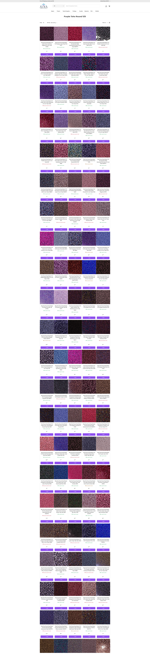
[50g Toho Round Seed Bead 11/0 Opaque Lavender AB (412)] (75, 415)
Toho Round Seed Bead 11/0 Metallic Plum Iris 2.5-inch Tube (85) (47, 161)
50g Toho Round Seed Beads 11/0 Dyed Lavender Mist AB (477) (61, 307)
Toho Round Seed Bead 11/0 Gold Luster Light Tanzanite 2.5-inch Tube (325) (103, 569)
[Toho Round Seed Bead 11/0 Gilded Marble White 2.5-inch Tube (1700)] (47, 267)
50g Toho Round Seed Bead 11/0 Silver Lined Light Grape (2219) (61, 277)
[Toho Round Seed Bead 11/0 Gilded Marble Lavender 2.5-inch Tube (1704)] (47, 646)
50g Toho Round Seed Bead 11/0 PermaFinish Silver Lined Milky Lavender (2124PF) (61, 628)
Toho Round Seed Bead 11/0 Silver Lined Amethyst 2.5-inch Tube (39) (47, 367)
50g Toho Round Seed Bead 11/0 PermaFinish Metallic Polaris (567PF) (47, 337)
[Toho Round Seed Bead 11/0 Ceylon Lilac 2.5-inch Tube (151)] (103, 209)
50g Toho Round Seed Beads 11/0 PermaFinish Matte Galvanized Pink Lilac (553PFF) (47, 511)
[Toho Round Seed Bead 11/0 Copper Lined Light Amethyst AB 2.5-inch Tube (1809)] (47, 531)
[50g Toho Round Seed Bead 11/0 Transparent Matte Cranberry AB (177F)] (61, 531)
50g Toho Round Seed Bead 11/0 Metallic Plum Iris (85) (89, 306)
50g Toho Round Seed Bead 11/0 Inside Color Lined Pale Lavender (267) (89, 599)
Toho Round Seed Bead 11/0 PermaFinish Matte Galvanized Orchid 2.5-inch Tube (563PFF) (75, 44)
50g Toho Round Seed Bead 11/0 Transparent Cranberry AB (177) (89, 628)
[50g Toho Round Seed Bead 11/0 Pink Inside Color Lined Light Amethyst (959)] (103, 501)
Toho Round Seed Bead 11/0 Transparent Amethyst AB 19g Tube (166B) (75, 569)
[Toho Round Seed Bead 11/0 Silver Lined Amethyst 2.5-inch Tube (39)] (47, 357)
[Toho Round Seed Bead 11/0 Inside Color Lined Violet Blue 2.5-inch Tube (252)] (47, 92)
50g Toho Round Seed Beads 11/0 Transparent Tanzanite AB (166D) (75, 249)
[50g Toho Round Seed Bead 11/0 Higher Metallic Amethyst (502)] (61, 589)
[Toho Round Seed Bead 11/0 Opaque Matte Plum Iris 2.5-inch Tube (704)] (103, 92)
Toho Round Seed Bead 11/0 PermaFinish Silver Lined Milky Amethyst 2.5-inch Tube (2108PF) (89, 131)
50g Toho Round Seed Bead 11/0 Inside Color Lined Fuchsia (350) (75, 482)
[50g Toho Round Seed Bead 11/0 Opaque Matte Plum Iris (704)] (103, 357)
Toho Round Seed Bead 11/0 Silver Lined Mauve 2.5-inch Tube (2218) (47, 131)
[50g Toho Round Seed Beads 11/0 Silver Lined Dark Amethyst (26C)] (75, 444)
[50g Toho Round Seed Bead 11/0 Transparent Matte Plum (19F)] (89, 150)
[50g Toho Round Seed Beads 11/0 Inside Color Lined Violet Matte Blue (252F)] (75, 64)
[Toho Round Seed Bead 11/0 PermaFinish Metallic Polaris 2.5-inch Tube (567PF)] (103, 121)
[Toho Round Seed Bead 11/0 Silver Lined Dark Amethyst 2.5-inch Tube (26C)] (103, 267)
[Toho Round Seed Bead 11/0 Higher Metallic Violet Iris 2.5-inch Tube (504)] (89, 64)
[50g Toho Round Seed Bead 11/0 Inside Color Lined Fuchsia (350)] (75, 472)
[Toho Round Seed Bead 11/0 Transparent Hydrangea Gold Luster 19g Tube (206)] (47, 472)
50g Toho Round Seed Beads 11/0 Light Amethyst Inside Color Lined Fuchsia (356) (89, 482)
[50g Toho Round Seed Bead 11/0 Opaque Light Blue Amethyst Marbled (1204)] (89, 559)
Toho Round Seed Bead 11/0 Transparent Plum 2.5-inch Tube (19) (61, 337)
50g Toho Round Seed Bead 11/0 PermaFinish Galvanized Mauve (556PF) (103, 397)
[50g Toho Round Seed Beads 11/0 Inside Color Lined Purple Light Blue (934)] (61, 472)
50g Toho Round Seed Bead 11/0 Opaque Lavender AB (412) (75, 425)
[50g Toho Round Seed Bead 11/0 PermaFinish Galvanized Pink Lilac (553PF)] (47, 444)
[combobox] (76, 6)
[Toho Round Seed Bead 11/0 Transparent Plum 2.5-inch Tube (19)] (61, 327)
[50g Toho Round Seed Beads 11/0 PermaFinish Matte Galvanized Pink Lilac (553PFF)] (47, 501)
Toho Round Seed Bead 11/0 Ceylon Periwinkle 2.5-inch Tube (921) (89, 102)
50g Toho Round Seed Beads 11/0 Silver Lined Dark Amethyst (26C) (75, 454)
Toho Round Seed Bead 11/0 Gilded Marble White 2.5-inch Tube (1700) (47, 277)
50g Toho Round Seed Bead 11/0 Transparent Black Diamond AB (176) (75, 161)
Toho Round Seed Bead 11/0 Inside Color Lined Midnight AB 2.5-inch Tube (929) (103, 628)
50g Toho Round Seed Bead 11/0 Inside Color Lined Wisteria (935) (61, 131)
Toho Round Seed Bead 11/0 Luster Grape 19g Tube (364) (75, 540)
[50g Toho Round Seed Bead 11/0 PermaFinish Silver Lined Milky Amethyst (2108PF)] (47, 559)
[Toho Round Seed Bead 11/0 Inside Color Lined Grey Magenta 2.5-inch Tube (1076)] (47, 34)
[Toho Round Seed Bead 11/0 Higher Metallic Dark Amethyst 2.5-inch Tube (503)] (75, 297)
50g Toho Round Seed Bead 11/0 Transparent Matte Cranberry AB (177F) (61, 541)
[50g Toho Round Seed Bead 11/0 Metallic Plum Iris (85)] (89, 297)
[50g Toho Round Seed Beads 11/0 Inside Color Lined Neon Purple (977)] (61, 415)
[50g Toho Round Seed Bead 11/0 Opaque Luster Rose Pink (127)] (61, 34)
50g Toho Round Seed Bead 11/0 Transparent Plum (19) (89, 540)
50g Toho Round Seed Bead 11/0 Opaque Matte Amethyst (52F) (75, 190)
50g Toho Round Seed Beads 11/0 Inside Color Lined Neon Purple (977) (61, 425)
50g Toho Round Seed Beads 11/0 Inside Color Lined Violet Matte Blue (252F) (75, 74)
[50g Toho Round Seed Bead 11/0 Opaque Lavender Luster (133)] (89, 646)
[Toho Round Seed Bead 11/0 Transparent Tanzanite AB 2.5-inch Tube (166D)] (47, 209)
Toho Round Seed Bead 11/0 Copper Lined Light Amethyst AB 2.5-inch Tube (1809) (47, 541)
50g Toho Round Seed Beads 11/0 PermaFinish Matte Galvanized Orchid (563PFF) (89, 425)
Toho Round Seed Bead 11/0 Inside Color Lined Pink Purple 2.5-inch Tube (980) (47, 249)
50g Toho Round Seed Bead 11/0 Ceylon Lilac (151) (103, 453)
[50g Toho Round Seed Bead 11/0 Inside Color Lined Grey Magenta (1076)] (103, 180)
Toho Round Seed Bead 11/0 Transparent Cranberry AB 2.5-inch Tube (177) (103, 425)
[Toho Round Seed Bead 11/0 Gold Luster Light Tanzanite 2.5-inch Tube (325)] (103, 559)
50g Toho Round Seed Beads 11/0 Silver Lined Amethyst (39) (47, 599)
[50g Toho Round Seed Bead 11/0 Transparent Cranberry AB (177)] (89, 617)
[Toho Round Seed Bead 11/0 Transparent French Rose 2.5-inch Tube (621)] (75, 589)
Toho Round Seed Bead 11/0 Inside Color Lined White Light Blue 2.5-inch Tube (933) (61, 367)
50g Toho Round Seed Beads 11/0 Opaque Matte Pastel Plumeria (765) (89, 219)
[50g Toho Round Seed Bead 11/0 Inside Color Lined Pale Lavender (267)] (89, 589)
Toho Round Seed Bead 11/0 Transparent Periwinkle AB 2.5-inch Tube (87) (89, 277)
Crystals (81, 11)
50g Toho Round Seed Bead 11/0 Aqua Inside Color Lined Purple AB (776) (61, 454)
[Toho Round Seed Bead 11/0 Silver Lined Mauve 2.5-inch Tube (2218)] (47, 121)
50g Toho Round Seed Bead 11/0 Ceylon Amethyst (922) (61, 101)
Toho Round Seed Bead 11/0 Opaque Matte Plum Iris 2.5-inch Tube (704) (103, 102)
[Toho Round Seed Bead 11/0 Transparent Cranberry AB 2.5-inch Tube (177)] (103, 415)
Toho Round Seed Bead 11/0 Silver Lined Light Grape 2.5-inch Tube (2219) (47, 74)
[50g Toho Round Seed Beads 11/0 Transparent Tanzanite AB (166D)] (75, 239)
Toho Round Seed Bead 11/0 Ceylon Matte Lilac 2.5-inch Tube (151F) (75, 131)
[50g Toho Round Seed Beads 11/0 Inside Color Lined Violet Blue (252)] (89, 239)
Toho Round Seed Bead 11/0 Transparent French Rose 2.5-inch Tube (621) (75, 599)
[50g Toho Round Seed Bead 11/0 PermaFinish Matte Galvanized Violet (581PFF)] (47, 617)
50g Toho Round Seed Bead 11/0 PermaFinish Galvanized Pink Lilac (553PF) (47, 454)
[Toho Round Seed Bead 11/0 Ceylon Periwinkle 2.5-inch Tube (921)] (89, 92)
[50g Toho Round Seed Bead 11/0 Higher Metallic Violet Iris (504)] (89, 327)
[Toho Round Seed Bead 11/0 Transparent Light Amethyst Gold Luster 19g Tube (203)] (75, 617)
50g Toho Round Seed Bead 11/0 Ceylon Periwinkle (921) (61, 248)
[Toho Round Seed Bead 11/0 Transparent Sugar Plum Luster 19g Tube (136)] (89, 444)
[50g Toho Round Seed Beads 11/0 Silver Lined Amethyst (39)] (47, 589)
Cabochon (86, 11)
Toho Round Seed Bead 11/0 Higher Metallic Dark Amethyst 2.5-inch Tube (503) (75, 308)
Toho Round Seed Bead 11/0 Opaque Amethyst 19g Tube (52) (61, 219)
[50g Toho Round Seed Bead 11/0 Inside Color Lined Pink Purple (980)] (75, 357)
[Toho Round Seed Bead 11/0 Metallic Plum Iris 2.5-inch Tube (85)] (47, 150)
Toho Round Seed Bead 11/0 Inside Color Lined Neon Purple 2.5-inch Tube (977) (103, 249)
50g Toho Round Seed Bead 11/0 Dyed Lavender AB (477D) (47, 307)
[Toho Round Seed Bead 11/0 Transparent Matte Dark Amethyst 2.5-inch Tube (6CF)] (75, 327)
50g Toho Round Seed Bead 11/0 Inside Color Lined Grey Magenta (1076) (103, 190)
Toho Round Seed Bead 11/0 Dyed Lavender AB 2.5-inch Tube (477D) (89, 44)
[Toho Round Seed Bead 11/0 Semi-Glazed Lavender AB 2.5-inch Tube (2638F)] (75, 646)
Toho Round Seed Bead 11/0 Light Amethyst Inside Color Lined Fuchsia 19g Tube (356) (89, 367)
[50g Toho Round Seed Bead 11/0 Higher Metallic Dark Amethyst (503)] (103, 327)
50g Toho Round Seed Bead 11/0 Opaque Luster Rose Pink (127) (61, 44)
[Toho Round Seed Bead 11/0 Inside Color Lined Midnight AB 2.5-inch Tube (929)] (103, 617)
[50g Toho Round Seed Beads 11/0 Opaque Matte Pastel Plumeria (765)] (89, 209)
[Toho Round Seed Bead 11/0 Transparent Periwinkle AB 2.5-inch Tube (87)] (89, 267)
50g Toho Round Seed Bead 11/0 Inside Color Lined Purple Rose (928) (103, 74)
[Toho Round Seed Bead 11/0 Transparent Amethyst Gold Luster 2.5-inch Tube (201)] (75, 387)
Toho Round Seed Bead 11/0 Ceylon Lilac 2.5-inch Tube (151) (103, 219)
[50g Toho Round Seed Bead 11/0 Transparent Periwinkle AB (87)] (103, 531)
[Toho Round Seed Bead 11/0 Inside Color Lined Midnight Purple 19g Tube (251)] (47, 415)
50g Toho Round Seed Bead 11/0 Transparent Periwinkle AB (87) (103, 541)
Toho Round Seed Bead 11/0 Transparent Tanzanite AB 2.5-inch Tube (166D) (47, 219)
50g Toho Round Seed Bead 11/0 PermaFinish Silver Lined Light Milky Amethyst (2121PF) (89, 511)
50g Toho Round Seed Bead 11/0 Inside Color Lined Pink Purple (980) (75, 367)
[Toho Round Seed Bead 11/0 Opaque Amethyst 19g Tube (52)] (61, 209)
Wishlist (97, 11)
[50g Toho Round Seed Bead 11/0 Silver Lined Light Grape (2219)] (61, 267)
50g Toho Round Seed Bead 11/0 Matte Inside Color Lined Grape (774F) (103, 599)
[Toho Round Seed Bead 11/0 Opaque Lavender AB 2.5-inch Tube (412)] (75, 92)
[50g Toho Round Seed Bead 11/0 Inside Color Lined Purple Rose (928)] (103, 64)
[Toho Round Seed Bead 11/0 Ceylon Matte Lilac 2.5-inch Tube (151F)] (75, 121)
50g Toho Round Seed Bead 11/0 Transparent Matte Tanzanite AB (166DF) (47, 397)
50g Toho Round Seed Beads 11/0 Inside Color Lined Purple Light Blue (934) (61, 482)
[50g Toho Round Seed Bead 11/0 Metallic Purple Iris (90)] (61, 387)
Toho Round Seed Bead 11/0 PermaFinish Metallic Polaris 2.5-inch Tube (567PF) (103, 131)
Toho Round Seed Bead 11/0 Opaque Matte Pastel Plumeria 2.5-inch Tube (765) (89, 190)
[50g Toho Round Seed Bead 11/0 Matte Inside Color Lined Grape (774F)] (103, 589)
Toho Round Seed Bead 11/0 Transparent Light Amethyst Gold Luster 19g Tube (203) (75, 628)
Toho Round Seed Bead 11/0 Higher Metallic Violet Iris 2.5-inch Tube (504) (89, 74)
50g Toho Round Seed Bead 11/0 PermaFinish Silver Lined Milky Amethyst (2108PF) (47, 569)
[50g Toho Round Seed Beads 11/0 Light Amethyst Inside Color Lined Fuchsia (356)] (89, 472)
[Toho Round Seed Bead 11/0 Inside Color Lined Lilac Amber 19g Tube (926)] (61, 501)
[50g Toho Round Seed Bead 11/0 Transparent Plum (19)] (89, 531)
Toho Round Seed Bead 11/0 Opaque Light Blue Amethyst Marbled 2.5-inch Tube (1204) (61, 74)
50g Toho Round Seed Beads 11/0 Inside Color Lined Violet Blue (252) (89, 249)
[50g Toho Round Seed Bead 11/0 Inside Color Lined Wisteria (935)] (61, 121)
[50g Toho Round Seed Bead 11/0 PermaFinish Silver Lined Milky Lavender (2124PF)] (61, 617)
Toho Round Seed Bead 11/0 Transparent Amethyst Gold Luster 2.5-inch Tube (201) (75, 397)
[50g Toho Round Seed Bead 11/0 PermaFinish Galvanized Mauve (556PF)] (103, 387)
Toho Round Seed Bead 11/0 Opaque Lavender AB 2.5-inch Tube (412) (75, 102)
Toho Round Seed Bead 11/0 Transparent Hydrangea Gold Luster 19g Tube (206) (47, 482)
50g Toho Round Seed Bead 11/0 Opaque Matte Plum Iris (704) (103, 367)
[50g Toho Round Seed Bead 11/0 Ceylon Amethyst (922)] (61, 92)
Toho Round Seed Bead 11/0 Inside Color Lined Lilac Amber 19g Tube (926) (61, 511)
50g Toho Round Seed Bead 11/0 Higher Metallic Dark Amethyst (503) (103, 337)
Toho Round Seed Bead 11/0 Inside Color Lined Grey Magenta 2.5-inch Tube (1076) (47, 44)
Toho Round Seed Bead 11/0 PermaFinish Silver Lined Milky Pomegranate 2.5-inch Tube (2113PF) (75, 278)
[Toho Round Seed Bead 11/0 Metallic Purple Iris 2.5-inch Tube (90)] (103, 34)
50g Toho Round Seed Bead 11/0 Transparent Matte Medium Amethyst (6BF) (89, 397)
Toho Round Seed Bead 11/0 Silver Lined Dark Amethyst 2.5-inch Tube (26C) (103, 277)
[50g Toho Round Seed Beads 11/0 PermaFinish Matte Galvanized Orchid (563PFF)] (89, 415)
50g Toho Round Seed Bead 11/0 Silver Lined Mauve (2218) (103, 482)
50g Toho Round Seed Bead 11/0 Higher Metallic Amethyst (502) (61, 599)
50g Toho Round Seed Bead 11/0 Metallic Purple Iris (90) (61, 396)
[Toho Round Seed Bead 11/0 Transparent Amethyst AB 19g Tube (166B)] (75, 559)
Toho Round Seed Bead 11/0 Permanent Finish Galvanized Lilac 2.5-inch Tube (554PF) (61, 190)
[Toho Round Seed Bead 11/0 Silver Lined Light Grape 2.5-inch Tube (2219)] (47, 64)
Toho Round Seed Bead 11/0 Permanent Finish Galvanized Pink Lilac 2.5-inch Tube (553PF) (75, 219)
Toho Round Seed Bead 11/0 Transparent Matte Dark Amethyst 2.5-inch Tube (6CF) (75, 338)
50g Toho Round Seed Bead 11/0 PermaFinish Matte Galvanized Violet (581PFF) (47, 628)
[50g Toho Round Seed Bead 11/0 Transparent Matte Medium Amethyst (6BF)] (89, 387)
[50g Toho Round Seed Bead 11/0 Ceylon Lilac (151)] (103, 444)
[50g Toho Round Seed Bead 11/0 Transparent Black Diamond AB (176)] (75, 150)
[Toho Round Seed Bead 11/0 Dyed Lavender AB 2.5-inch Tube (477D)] (89, 34)
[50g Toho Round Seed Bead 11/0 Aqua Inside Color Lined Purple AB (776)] (61, 444)
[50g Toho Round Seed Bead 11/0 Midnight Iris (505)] (61, 646)
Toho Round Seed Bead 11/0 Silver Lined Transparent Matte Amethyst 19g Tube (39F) (61, 570)
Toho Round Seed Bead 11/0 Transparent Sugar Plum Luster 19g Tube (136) (89, 454)
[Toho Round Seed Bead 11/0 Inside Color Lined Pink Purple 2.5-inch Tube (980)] (47, 239)
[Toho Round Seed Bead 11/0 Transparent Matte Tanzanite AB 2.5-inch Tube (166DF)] (47, 180)
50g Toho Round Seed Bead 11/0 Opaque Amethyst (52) (103, 306)
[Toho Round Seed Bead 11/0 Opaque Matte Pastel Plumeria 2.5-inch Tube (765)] (89, 180)
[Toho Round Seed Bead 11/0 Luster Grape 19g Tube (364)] (75, 531)
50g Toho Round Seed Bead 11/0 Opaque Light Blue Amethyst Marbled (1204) (89, 569)
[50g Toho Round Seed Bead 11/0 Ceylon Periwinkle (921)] (61, 239)
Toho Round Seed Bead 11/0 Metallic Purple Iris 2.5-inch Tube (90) (103, 44)
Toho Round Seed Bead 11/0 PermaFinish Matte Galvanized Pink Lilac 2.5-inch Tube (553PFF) (103, 161)
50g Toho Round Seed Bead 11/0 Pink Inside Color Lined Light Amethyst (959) (103, 511)
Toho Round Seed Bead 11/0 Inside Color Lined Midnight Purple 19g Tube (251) (47, 425)
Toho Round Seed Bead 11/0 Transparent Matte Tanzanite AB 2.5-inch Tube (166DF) (47, 190)
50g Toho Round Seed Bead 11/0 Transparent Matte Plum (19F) (89, 161)
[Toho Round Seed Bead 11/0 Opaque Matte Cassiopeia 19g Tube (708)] (75, 501)
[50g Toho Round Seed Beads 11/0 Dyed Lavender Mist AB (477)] (61, 297)
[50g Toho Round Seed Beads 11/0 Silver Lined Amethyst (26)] (103, 646)
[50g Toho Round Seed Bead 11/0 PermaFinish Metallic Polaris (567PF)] (47, 327)
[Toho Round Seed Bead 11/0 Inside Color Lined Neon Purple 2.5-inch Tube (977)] (103, 239)
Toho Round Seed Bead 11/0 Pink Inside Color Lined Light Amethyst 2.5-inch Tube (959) (61, 161)
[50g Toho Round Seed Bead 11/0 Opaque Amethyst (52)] (103, 297)
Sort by (48, 22)
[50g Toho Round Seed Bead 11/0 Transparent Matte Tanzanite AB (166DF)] (47, 387)
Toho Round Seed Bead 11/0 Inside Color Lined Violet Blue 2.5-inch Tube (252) (47, 102)
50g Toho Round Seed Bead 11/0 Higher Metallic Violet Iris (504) (89, 337)
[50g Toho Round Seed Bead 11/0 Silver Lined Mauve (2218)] (103, 472)
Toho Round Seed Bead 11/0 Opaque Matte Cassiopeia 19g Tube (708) (75, 511)
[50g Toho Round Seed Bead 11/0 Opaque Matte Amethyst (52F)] (75, 180)
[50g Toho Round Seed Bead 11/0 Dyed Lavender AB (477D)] (47, 297)
